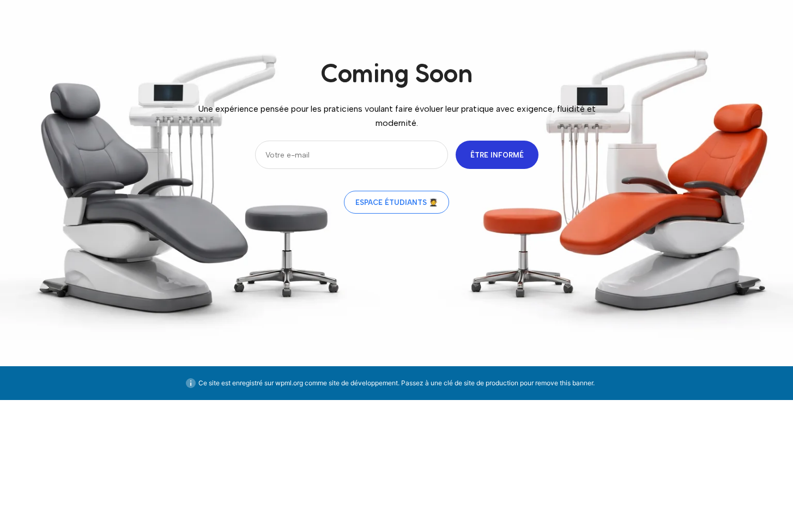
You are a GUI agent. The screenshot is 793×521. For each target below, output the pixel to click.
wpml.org (289, 383)
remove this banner (564, 383)
